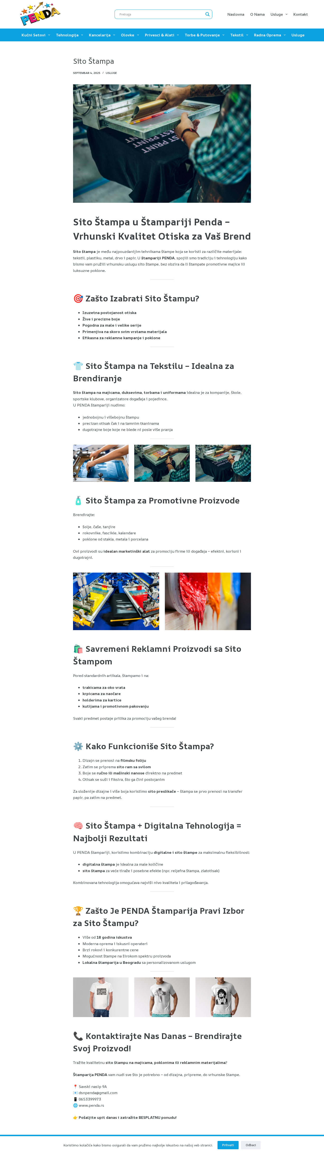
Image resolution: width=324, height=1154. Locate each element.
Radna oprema (267, 35)
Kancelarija (100, 35)
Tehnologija (67, 35)
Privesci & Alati (159, 35)
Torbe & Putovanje (202, 35)
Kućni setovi (34, 35)
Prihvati (228, 1145)
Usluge (277, 14)
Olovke (127, 35)
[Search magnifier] (207, 14)
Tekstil (237, 35)
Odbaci (251, 1145)
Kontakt (300, 14)
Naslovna (235, 14)
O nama (257, 14)
